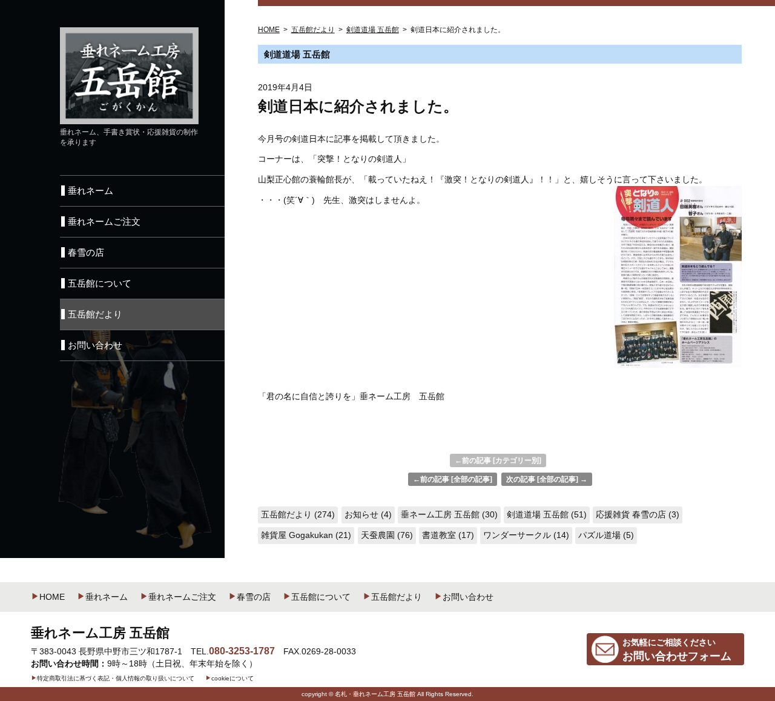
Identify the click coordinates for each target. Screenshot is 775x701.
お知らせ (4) (368, 514)
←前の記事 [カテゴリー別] (498, 460)
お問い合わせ (468, 597)
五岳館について (321, 597)
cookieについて (232, 678)
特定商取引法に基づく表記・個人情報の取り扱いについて (115, 678)
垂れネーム (106, 597)
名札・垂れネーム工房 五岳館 (375, 694)
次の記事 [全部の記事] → (546, 479)
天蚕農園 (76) (387, 535)
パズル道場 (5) (606, 535)
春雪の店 (254, 597)
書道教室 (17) (448, 535)
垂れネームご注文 (182, 597)
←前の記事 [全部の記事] (452, 479)
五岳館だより (396, 597)
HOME (52, 597)
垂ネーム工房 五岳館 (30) (449, 514)
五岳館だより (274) (298, 514)
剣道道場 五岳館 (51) (547, 514)
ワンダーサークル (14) (526, 535)
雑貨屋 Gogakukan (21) (306, 535)
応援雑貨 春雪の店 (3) (637, 514)
